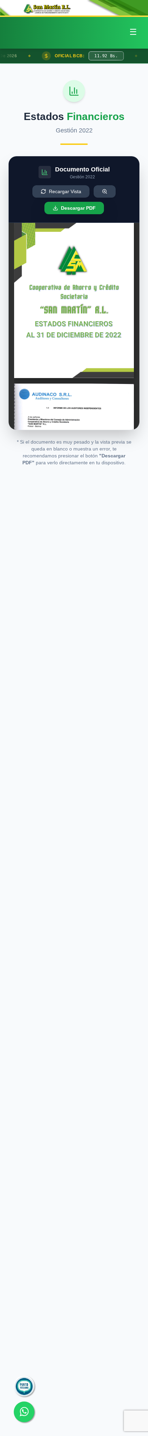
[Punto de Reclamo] (24, 1386)
